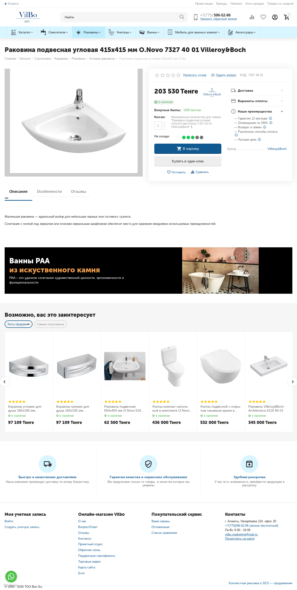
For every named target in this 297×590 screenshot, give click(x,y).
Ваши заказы (161, 521)
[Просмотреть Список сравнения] (252, 17)
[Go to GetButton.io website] (11, 585)
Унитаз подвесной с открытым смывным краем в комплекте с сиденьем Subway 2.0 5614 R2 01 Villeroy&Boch (220, 409)
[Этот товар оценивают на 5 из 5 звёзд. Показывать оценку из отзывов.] (17, 401)
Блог (81, 573)
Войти (9, 521)
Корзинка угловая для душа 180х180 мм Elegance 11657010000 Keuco (25, 409)
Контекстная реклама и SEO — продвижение (260, 583)
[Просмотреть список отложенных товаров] (263, 17)
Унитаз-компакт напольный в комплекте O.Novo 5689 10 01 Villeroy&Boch (171, 409)
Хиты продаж (254, 3)
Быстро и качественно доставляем (47, 477)
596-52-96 (215, 15)
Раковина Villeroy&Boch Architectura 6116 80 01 (266, 408)
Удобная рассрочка (249, 477)
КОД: (243, 75)
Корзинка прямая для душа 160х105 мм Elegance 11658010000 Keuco (73, 409)
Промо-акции (204, 3)
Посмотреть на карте (240, 538)
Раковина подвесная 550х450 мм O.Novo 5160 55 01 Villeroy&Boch (123, 409)
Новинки (236, 3)
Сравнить (202, 172)
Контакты (84, 538)
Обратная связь (89, 550)
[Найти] (182, 17)
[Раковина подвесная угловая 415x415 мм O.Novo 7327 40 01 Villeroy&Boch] (74, 123)
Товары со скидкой (280, 3)
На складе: (162, 136)
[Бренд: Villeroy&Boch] (212, 92)
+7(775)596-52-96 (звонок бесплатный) (251, 525)
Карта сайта (86, 567)
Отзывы (83, 533)
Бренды (221, 3)
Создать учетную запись (22, 527)
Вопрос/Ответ (88, 527)
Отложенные (160, 527)
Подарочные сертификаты (96, 556)
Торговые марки (89, 561)
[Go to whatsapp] (11, 576)
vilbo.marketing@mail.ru (241, 534)
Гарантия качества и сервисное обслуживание (148, 477)
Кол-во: (159, 117)
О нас (82, 521)
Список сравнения (164, 533)
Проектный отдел (90, 544)
